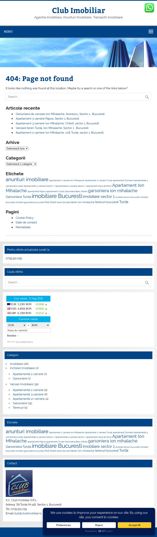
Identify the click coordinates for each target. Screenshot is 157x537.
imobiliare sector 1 (99, 196)
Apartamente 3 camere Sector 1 (39, 186)
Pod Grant (50, 202)
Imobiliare (16, 364)
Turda (123, 202)
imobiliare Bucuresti (57, 195)
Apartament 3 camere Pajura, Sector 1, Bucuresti (47, 118)
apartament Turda (55, 191)
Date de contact (26, 222)
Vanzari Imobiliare (21, 384)
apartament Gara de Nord (98, 186)
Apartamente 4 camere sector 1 (70, 186)
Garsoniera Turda (18, 197)
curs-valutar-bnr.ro (24, 341)
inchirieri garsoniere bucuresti (30, 202)
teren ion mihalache (82, 202)
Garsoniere (20, 378)
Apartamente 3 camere (28, 394)
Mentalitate (23, 227)
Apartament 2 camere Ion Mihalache (66, 180)
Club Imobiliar (78, 10)
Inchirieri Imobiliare (22, 368)
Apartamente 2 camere (28, 374)
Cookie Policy (25, 218)
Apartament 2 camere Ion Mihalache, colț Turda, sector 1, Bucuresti (60, 132)
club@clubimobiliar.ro (28, 513)
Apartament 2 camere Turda (98, 180)
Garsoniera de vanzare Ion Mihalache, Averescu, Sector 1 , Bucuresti (60, 114)
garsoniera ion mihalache (112, 190)
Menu (8, 31)
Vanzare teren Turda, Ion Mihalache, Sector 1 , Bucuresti (52, 128)
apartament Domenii (123, 180)
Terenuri (18, 407)
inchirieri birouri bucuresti (127, 197)
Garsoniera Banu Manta (76, 191)
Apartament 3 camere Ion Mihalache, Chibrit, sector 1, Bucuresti (57, 123)
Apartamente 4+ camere (29, 399)
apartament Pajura (37, 191)
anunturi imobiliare (27, 179)
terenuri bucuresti (107, 202)
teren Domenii (63, 202)
